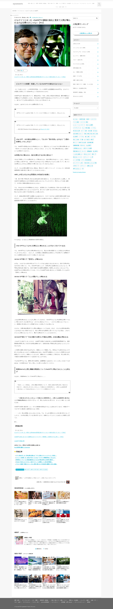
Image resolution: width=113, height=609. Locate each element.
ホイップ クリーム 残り (78, 162)
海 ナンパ (75, 142)
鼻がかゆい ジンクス (77, 157)
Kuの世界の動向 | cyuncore (22, 447)
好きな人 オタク (87, 154)
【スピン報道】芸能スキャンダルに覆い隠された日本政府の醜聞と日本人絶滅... (36, 464)
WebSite (39, 548)
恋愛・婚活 (30, 3)
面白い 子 (94, 154)
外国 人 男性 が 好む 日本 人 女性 (91, 133)
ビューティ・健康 (90, 3)
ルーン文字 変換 (76, 160)
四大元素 (90, 130)
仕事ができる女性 (82, 142)
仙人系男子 (75, 136)
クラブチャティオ (77, 127)
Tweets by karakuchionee (79, 172)
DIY (83, 168)
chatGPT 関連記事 (19, 441)
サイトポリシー (55, 602)
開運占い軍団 (28, 537)
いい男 (91, 157)
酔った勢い (87, 136)
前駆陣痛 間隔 (76, 145)
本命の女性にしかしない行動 (90, 162)
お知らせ (76, 43)
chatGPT (28, 469)
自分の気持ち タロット (78, 133)
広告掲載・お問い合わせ (66, 602)
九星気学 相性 (82, 119)
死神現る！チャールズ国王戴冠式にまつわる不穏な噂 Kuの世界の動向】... (35, 459)
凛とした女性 (76, 139)
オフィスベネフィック (80, 602)
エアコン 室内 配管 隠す (86, 160)
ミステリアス (93, 119)
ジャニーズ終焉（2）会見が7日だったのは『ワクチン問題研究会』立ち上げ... (36, 457)
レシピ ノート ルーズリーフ (79, 125)
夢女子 (92, 139)
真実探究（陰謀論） (43, 3)
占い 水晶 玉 (86, 139)
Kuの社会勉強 (44, 469)
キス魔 (81, 139)
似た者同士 (95, 151)
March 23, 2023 (45, 129)
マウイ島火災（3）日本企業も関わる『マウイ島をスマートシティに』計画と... (36, 455)
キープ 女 (93, 136)
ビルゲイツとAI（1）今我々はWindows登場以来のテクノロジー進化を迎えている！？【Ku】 (40, 77)
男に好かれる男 (76, 130)
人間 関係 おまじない (77, 148)
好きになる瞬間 (89, 125)
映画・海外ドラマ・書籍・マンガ (55, 3)
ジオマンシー (86, 157)
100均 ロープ (76, 165)
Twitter (46, 548)
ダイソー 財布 (84, 130)
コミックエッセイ (75, 3)
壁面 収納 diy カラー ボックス (79, 151)
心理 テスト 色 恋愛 (87, 148)
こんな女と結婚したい (78, 154)
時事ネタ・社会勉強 (66, 3)
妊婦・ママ (64, 6)
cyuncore (18, 3)
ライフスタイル (83, 3)
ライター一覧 (35, 602)
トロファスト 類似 (84, 122)
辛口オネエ (78, 96)
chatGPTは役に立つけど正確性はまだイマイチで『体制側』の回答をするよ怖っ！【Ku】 (39, 436)
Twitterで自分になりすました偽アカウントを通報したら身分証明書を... (34, 462)
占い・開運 (35, 3)
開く (22, 70)
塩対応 (87, 119)
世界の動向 (77, 68)
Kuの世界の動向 (35, 469)
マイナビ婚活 (76, 122)
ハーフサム (93, 127)
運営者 (88, 602)
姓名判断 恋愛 (90, 142)
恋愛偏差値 (89, 151)
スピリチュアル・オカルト (81, 51)
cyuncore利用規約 (45, 602)
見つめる (95, 130)
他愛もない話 (90, 165)
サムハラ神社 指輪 (86, 127)
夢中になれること (77, 168)
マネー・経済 (58, 6)
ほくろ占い (75, 119)
